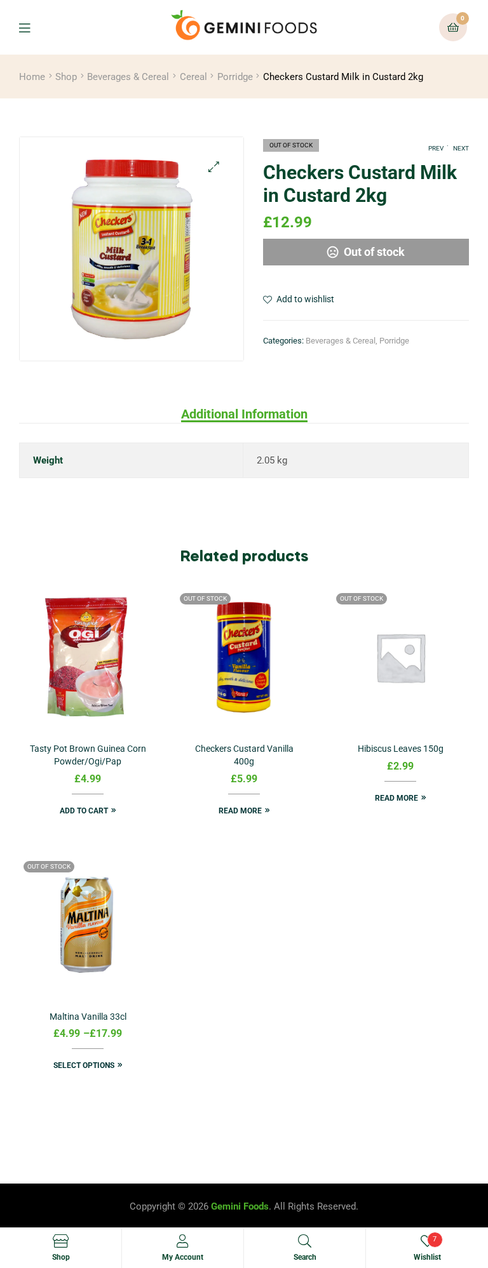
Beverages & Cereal (128, 77)
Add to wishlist (305, 299)
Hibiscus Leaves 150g (401, 749)
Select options (83, 1065)
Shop (66, 77)
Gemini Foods (240, 1206)
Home (32, 77)
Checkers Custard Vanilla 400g (244, 755)
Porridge (235, 77)
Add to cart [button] (84, 810)
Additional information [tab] (244, 414)
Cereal (193, 77)
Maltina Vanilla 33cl (88, 1016)
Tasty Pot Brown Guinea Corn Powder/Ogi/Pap (88, 755)
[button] (214, 166)
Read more (240, 810)
